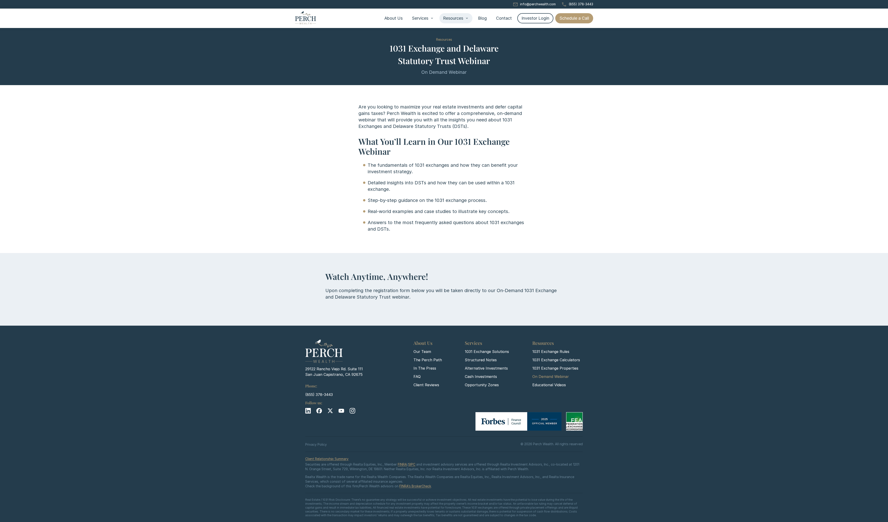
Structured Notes (481, 360)
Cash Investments (481, 376)
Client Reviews (426, 385)
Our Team (422, 351)
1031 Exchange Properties (555, 368)
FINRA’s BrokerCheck (415, 486)
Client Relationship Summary (326, 459)
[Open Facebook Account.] (319, 411)
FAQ (417, 376)
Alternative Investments (486, 368)
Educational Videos (549, 385)
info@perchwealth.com (538, 4)
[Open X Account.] (330, 411)
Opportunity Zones (482, 385)
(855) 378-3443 (581, 4)
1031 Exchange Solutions (487, 351)
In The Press (424, 368)
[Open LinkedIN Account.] (308, 411)
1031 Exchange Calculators (556, 360)
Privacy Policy (316, 444)
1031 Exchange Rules (550, 351)
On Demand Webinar (550, 376)
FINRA (402, 464)
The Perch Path (427, 360)
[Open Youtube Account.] (341, 411)
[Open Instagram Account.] (352, 411)
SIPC (411, 464)
